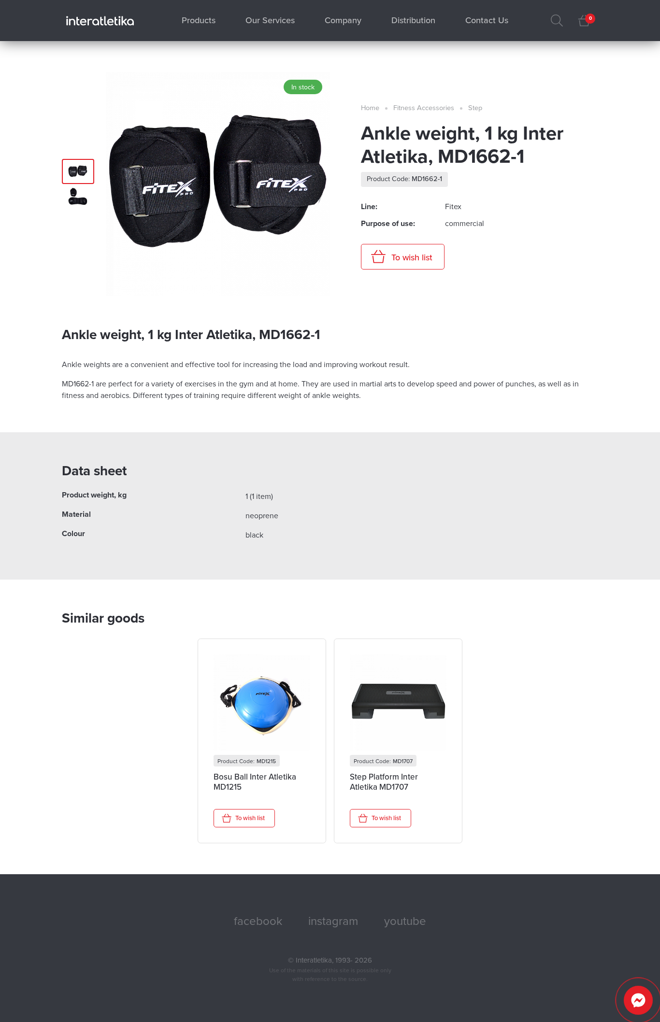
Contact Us (486, 20)
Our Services (270, 20)
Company (343, 20)
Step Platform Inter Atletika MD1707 (384, 782)
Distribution (413, 20)
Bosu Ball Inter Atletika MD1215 (255, 782)
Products (198, 20)
